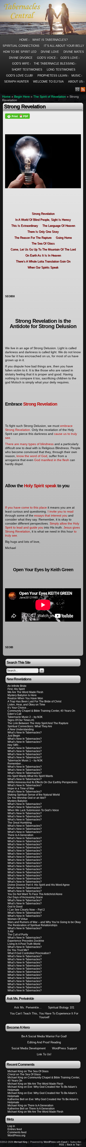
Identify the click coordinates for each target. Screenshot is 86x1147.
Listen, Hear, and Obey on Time (26, 704)
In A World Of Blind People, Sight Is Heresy (43, 219)
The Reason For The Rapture (32, 237)
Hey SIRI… (14, 745)
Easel (64, 1142)
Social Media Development (28, 1048)
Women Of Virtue (17, 919)
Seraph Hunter (16, 81)
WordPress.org (16, 1135)
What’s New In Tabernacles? (24, 732)
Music (76, 75)
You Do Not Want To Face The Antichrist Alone (34, 894)
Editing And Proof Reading (44, 1042)
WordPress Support (64, 1048)
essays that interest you (50, 515)
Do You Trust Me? (18, 950)
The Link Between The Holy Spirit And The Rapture (37, 723)
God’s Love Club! (19, 75)
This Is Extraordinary (24, 225)
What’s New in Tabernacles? (24, 819)
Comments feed (16, 1132)
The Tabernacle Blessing (55, 63)
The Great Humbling (19, 822)
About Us (76, 81)
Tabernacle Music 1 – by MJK (25, 760)
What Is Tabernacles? (50, 40)
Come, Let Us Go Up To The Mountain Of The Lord (43, 249)
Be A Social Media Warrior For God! (44, 1036)
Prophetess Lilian (53, 75)
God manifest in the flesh (51, 460)
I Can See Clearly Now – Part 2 (26, 909)
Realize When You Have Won (25, 698)
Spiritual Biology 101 (61, 1007)
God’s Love (70, 57)
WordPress (50, 1142)
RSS (83, 89)
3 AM (10, 931)
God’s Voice (47, 57)
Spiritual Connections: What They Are (29, 726)
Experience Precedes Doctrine (25, 940)
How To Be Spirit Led (19, 51)
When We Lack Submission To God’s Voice (33, 810)
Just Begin (13, 735)
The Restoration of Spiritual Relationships (32, 925)
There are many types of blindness (29, 444)
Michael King (20, 1142)
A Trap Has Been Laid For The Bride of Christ (34, 701)
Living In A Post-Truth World (23, 943)
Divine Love (50, 51)
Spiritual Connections (21, 46)
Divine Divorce (21, 57)
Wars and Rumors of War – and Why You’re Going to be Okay (44, 922)
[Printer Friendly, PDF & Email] (17, 116)
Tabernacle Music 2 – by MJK (25, 717)
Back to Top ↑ (74, 1144)
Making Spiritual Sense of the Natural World (33, 794)
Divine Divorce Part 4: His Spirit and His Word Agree (38, 884)
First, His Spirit (16, 689)
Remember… (15, 763)
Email (77, 89)
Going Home (64, 237)
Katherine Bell (15, 1099)
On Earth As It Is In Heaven (43, 255)
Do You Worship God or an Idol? (26, 797)
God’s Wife (21, 63)
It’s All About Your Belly (64, 46)
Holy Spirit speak (40, 485)
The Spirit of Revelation (49, 96)
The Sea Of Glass (43, 243)
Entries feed (14, 1129)
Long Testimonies (61, 69)
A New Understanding (20, 729)
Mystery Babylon (17, 800)
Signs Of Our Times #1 (20, 720)
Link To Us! (44, 1054)
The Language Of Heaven (58, 225)
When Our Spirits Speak (43, 267)
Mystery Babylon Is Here (22, 695)
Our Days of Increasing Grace (25, 897)
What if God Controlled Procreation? (29, 953)
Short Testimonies (27, 69)
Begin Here (22, 96)
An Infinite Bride (16, 685)
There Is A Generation (20, 835)
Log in (11, 1126)
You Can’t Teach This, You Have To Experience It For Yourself (44, 1015)
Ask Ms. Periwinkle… (28, 1007)
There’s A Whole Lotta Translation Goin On (43, 261)
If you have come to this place (26, 507)
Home (24, 40)
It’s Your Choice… (18, 707)
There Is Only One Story (43, 231)
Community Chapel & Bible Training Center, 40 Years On (41, 710)
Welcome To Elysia (48, 81)
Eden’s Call (14, 713)
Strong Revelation (43, 213)
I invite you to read (60, 511)
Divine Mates (74, 51)
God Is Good (14, 906)
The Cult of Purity (17, 934)
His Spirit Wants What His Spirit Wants (30, 776)
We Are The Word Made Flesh (25, 692)
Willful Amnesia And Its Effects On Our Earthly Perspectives (42, 782)
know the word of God (32, 456)
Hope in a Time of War (20, 788)
